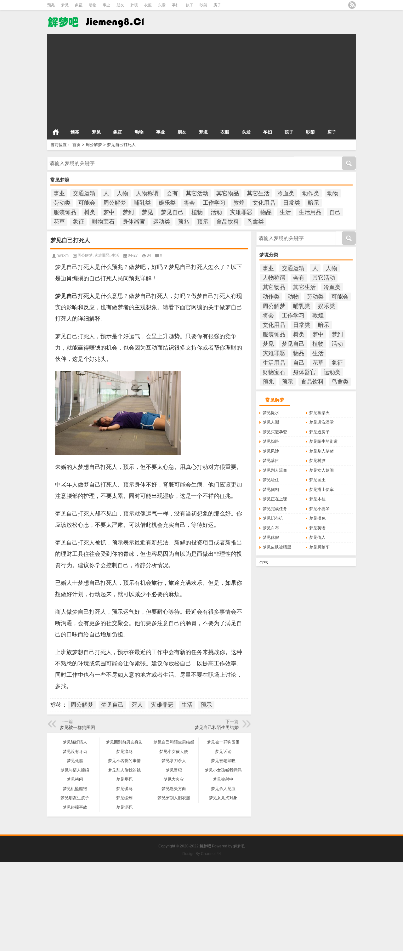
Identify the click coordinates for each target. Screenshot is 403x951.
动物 (92, 5)
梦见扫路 (271, 441)
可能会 (86, 203)
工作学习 (214, 203)
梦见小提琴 (319, 508)
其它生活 (258, 193)
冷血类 (285, 193)
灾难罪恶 (241, 212)
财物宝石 (103, 222)
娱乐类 (167, 203)
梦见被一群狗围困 (77, 727)
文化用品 (264, 203)
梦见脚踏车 (319, 547)
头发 (162, 5)
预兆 (51, 5)
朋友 (120, 5)
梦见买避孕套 (275, 432)
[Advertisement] (201, 78)
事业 (106, 5)
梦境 (134, 5)
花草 (59, 222)
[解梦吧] (95, 21)
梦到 (128, 212)
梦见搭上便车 (321, 489)
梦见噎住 (271, 479)
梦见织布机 (273, 518)
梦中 (109, 212)
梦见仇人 (317, 537)
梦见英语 (317, 528)
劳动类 (62, 203)
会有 (172, 193)
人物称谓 (147, 193)
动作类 (310, 193)
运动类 (161, 222)
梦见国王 (317, 479)
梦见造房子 (319, 432)
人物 (122, 193)
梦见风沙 (271, 451)
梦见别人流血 (275, 470)
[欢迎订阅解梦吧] (352, 5)
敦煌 (239, 203)
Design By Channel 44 (201, 853)
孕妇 (175, 5)
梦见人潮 (271, 422)
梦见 (65, 5)
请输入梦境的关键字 (65, 159)
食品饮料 (227, 222)
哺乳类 (142, 203)
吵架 (203, 5)
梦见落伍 (271, 460)
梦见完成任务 (275, 508)
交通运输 (84, 193)
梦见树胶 (317, 460)
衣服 (148, 5)
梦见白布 (271, 528)
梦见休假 (271, 537)
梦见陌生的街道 (323, 441)
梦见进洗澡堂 (321, 422)
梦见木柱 (317, 499)
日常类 (291, 203)
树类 (89, 212)
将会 (189, 203)
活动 (216, 212)
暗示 (313, 203)
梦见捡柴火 (319, 412)
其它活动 (197, 193)
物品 (266, 212)
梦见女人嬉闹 (321, 470)
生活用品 (310, 212)
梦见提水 (271, 412)
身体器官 (133, 222)
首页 (55, 132)
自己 (335, 212)
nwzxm (63, 255)
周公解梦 (94, 144)
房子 (217, 5)
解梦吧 (239, 846)
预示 (202, 222)
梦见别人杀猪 (321, 451)
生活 (285, 212)
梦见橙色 (317, 518)
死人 (137, 705)
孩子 (189, 5)
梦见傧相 (271, 489)
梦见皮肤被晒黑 (277, 547)
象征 (78, 5)
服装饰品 (65, 212)
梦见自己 (172, 212)
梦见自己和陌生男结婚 (217, 727)
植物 (197, 212)
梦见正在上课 (275, 499)
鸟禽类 (255, 222)
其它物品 (227, 193)
